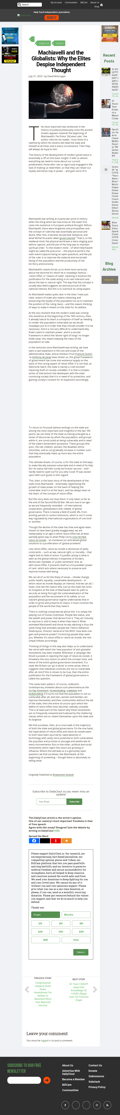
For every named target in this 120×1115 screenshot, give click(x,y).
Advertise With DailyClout (71, 1072)
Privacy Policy (97, 1087)
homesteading (57, 690)
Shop (96, 6)
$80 (81, 923)
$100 (40, 931)
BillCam (84, 2)
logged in (46, 1040)
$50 (61, 923)
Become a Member (73, 1079)
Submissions (96, 1076)
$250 (81, 931)
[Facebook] (34, 840)
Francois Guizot (83, 354)
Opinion (60, 43)
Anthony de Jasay (41, 357)
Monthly (68, 914)
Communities (71, 2)
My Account (56, 2)
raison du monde (37, 540)
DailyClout (44, 43)
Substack (94, 1081)
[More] (66, 840)
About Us (94, 2)
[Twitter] (45, 840)
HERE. (57, 830)
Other (76, 939)
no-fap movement (38, 690)
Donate (51, 17)
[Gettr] (56, 840)
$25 (40, 923)
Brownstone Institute (63, 774)
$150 (61, 931)
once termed (79, 537)
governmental (67, 238)
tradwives (72, 690)
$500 (45, 939)
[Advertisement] (61, 195)
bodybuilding (36, 693)
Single (37, 914)
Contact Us (95, 1065)
